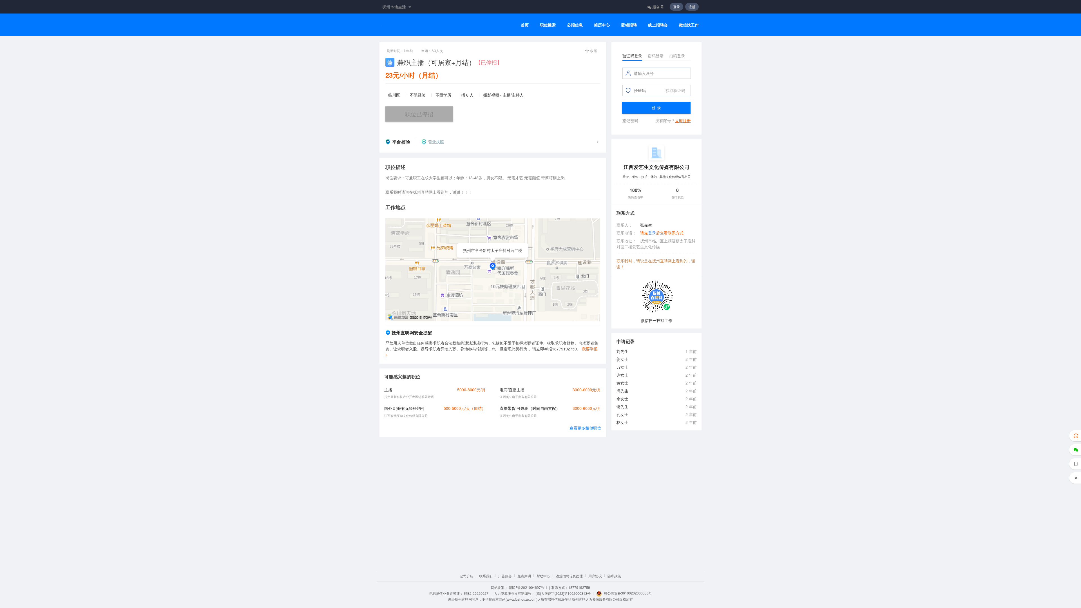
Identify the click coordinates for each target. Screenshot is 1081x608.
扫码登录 (677, 56)
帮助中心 (543, 575)
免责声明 (524, 575)
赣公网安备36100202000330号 (628, 593)
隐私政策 (614, 575)
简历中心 (602, 25)
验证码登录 (632, 56)
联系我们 (486, 575)
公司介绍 (467, 575)
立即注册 (683, 120)
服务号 (658, 7)
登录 (676, 6)
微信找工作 (689, 25)
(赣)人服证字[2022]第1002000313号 (563, 593)
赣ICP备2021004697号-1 (528, 587)
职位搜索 (548, 25)
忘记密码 (630, 120)
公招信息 (575, 25)
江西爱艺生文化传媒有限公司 (656, 166)
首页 (525, 25)
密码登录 (656, 56)
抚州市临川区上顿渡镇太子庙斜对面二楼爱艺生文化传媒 (656, 243)
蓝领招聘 (629, 25)
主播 (388, 389)
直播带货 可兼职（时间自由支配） (530, 408)
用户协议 (595, 575)
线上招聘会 (658, 25)
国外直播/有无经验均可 (404, 408)
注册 (692, 6)
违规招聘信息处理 (569, 575)
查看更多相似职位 (585, 428)
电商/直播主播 (512, 389)
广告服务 (505, 575)
